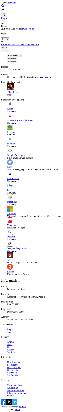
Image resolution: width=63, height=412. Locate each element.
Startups (11, 395)
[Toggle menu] (2, 3)
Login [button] (4, 18)
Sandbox (11, 352)
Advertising (12, 388)
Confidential (12, 375)
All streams (11, 2)
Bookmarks (14, 56)
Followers (12, 59)
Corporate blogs (14, 385)
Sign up (10, 332)
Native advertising (15, 390)
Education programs (16, 393)
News (23, 44)
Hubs (9, 347)
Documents (12, 370)
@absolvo (46, 77)
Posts (18, 44)
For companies (14, 367)
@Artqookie (28, 28)
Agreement (12, 372)
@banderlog (12, 92)
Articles (11, 44)
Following (12, 62)
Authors (11, 349)
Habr (17, 409)
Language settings (10, 407)
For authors (12, 365)
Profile (4, 44)
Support (22, 406)
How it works (13, 362)
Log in (10, 329)
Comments (32, 44)
